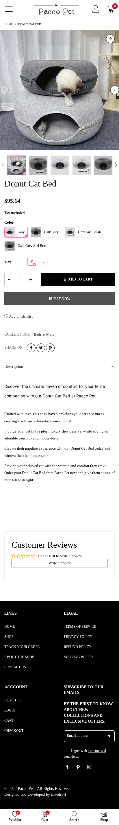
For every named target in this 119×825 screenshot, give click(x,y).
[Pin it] (50, 347)
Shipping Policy (79, 657)
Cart (8, 721)
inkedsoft (58, 794)
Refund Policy (78, 647)
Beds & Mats (44, 334)
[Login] (95, 9)
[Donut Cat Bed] (59, 90)
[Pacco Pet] (56, 9)
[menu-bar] (12, 9)
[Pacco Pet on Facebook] (67, 767)
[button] (4, 90)
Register (12, 700)
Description (13, 366)
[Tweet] (40, 347)
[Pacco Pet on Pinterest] (78, 767)
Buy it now (59, 299)
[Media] (110, 39)
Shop (9, 637)
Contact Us (15, 667)
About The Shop (19, 657)
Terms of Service (80, 627)
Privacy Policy (78, 637)
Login (9, 710)
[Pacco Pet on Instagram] (89, 767)
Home (9, 627)
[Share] (31, 347)
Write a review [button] (60, 563)
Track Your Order (22, 647)
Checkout (13, 731)
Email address (77, 735)
